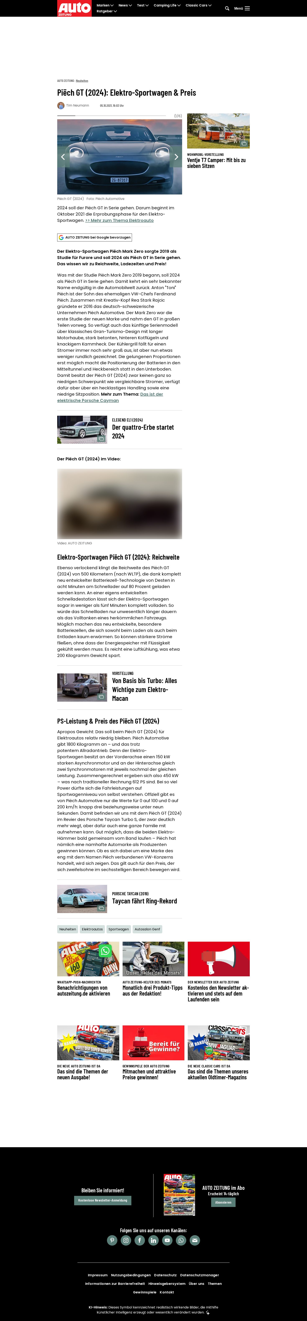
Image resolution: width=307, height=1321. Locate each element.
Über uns (196, 1283)
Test (141, 5)
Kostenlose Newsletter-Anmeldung (102, 1200)
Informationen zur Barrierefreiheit (115, 1283)
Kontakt (167, 1292)
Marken (103, 5)
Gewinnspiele (145, 1292)
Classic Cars (196, 5)
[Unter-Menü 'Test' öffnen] (147, 5)
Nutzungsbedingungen (131, 1275)
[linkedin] (153, 1240)
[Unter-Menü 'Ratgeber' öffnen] (115, 11)
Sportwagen (119, 929)
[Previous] (63, 156)
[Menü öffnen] (247, 8)
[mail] (195, 1240)
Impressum (98, 1275)
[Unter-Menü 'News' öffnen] (130, 5)
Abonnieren (223, 1202)
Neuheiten (82, 81)
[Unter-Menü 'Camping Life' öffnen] (179, 5)
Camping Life (165, 5)
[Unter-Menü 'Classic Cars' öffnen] (210, 5)
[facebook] (139, 1240)
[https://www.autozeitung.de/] (74, 8)
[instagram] (126, 1240)
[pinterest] (112, 1240)
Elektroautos (92, 929)
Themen (215, 1283)
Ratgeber (105, 11)
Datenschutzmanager (199, 1275)
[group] (119, 171)
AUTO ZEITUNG (65, 81)
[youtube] (167, 1240)
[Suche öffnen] (227, 8)
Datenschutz (165, 1275)
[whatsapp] (181, 1240)
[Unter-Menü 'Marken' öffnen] (112, 5)
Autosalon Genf (147, 929)
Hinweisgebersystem (166, 1283)
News (123, 5)
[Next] (176, 156)
